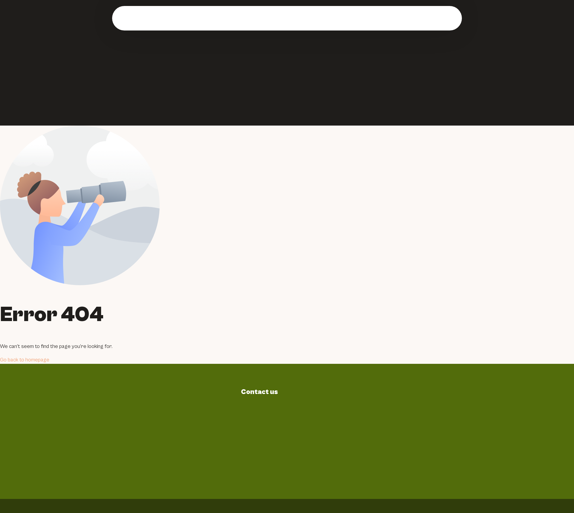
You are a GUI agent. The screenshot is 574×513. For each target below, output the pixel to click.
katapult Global (464, 506)
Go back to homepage (24, 360)
